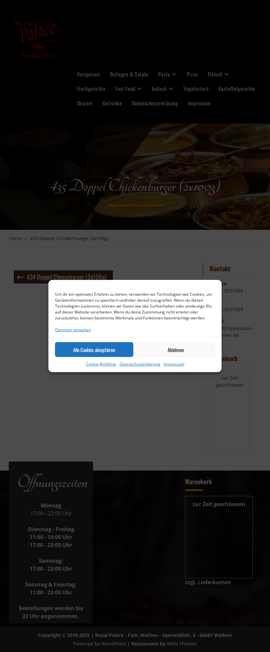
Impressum (174, 364)
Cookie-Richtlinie (101, 364)
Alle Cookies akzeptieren (94, 349)
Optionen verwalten (73, 330)
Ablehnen (176, 349)
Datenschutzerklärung (140, 364)
